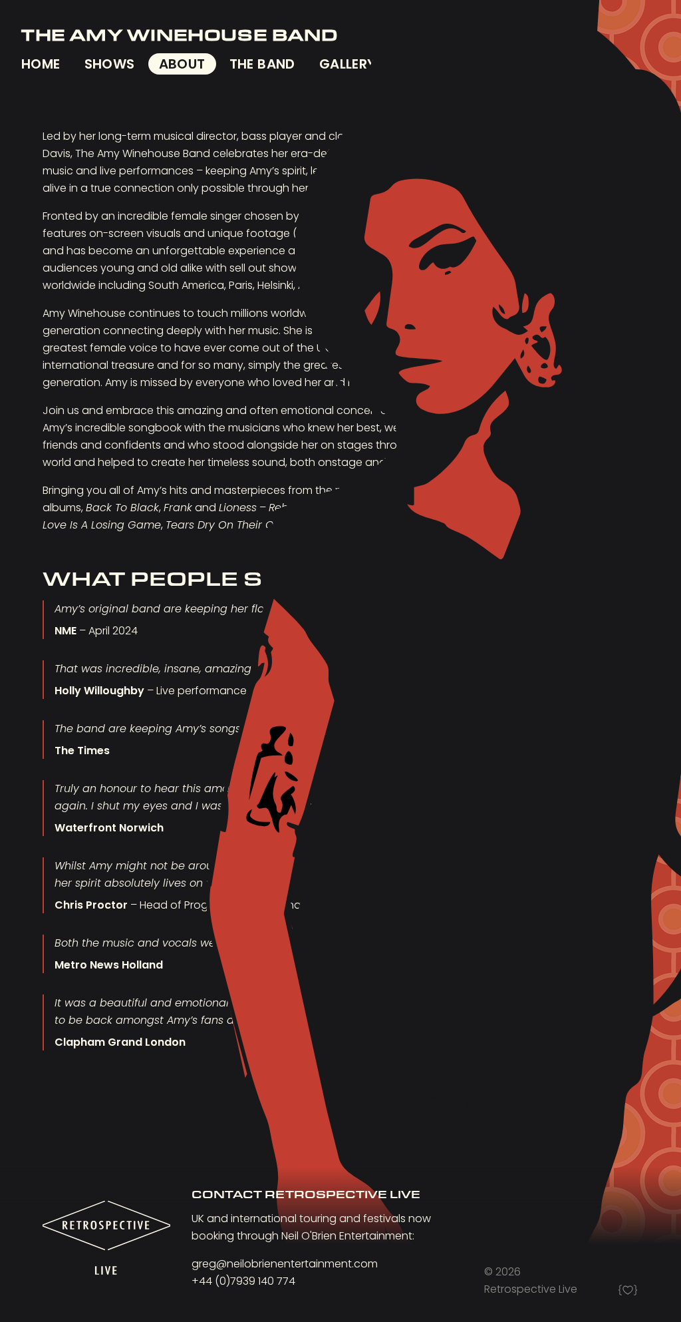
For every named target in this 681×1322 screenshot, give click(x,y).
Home (41, 64)
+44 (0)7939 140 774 (243, 1281)
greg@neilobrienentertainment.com (285, 1263)
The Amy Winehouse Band (179, 35)
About (182, 64)
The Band (262, 64)
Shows (109, 64)
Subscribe (437, 64)
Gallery (347, 64)
